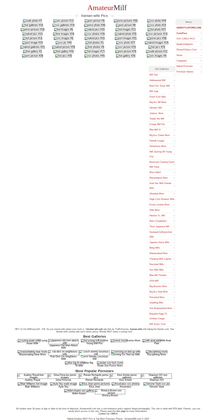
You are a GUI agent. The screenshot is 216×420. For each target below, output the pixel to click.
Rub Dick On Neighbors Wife (63, 357)
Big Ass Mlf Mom (158, 102)
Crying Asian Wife (36, 342)
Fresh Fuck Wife (158, 97)
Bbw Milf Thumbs (158, 275)
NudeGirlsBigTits (185, 44)
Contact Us (103, 413)
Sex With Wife (157, 270)
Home (179, 55)
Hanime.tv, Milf (157, 215)
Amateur (106, 8)
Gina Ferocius (63, 379)
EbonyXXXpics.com (187, 49)
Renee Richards (94, 379)
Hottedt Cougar (157, 140)
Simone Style (156, 386)
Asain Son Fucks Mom (110, 365)
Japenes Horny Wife (159, 242)
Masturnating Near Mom (32, 354)
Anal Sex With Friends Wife (160, 185)
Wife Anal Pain (162, 342)
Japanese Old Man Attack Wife (63, 346)
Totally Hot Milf (157, 118)
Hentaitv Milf (156, 107)
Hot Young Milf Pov (97, 342)
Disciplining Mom (156, 354)
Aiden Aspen (79, 393)
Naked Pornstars (185, 66)
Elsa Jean (94, 386)
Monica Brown (110, 395)
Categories (182, 60)
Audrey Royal (32, 379)
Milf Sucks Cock (158, 324)
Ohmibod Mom (157, 193)
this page (121, 411)
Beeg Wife (155, 247)
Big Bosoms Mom (158, 286)
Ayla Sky (64, 386)
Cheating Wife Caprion (160, 259)
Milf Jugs (154, 91)
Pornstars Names (185, 71)
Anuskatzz (125, 386)
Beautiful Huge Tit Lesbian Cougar (158, 316)
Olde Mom (155, 210)
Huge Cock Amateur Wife (162, 199)
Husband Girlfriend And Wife (161, 234)
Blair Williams (32, 386)
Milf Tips (154, 74)
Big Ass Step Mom (159, 291)
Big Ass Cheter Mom (160, 135)
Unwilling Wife (156, 302)
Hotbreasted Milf (158, 80)
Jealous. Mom (156, 113)
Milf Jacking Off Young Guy (161, 154)
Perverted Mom (157, 297)
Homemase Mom (158, 146)
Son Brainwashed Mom (161, 308)
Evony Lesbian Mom (160, 204)
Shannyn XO (157, 379)
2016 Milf (154, 280)
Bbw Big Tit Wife (84, 364)
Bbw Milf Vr (155, 129)
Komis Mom (133, 340)
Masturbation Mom (159, 178)
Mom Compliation (158, 221)
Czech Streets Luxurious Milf (94, 357)
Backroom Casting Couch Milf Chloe (162, 164)
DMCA (114, 413)
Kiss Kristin (125, 379)
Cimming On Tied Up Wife (125, 354)
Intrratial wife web (94, 329)
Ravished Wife (157, 264)
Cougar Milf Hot (157, 124)
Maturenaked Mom (159, 253)
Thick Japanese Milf (159, 226)
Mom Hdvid (155, 172)
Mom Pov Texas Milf (160, 86)
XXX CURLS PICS (186, 38)
